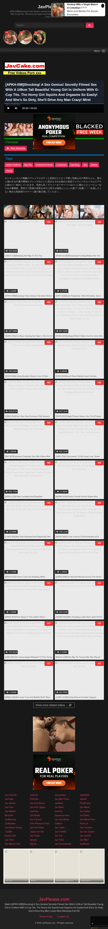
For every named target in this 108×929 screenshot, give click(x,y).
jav (85, 164)
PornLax (84, 823)
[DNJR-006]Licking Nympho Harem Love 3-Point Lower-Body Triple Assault (26, 377)
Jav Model (35, 815)
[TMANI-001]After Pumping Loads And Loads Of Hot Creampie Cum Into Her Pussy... (79, 618)
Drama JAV (10, 836)
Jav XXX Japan (37, 807)
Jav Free (9, 807)
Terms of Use (45, 916)
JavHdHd (84, 795)
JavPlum (34, 811)
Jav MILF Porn (62, 799)
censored (61, 164)
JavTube (9, 799)
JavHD (83, 799)
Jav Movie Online (13, 827)
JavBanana (10, 819)
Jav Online (10, 803)
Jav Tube (59, 840)
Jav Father (85, 811)
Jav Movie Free (12, 844)
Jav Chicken (86, 827)
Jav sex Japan (87, 831)
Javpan (33, 840)
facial (9, 170)
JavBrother (10, 823)
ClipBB (8, 831)
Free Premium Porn (39, 823)
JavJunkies (60, 795)
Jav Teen (9, 840)
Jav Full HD (11, 795)
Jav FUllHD (60, 831)
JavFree (34, 795)
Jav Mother (10, 811)
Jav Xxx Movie (62, 819)
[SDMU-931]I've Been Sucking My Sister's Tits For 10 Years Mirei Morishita (28, 337)
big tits (28, 164)
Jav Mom (59, 807)
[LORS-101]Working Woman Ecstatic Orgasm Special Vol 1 (76, 698)
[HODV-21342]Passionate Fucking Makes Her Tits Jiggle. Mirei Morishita (78, 257)
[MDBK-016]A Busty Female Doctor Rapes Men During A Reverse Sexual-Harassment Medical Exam (79, 498)
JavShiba (84, 815)
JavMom (59, 803)
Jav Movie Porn (87, 819)
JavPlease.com (54, 899)
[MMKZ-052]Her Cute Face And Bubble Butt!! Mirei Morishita (27, 698)
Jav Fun (59, 836)
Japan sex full (37, 831)
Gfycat (33, 844)
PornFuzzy (85, 803)
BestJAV (9, 815)
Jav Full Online (37, 803)
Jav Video (60, 827)
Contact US (63, 916)
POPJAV (34, 799)
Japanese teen (62, 815)
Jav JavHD (85, 836)
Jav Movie (85, 807)
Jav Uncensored (63, 844)
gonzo (94, 164)
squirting (74, 164)
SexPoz (59, 811)
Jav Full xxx (36, 819)
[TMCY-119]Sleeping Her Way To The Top (23, 256)
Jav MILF (84, 840)
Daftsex (58, 823)
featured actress (44, 164)
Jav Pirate (35, 836)
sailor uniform (13, 164)
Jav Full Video (37, 827)
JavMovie (84, 844)
